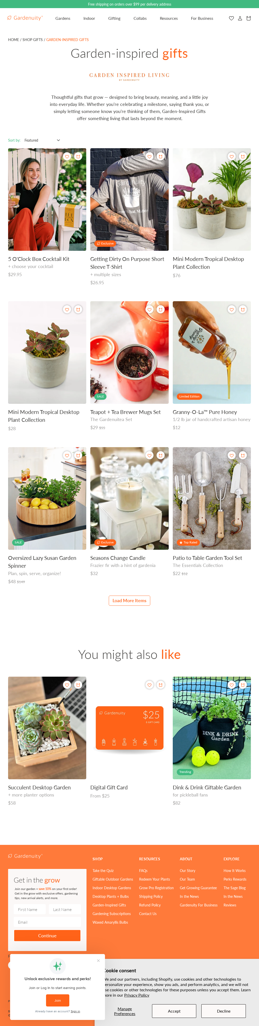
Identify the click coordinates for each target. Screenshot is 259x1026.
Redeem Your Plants (154, 879)
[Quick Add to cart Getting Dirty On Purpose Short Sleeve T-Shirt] (161, 156)
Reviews (230, 904)
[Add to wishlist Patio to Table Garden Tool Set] (232, 455)
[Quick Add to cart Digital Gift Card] (161, 685)
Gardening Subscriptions (112, 913)
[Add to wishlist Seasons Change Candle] (149, 455)
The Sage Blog (235, 887)
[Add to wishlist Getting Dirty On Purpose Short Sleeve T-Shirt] (149, 156)
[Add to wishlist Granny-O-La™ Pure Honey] (232, 309)
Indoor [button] (89, 18)
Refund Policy (150, 904)
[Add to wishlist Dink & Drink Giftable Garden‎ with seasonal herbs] (232, 685)
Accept (174, 1011)
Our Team (187, 879)
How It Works (235, 870)
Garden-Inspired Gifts (109, 904)
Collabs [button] (140, 18)
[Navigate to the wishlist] (231, 18)
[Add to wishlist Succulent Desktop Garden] (67, 685)
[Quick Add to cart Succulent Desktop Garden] (78, 685)
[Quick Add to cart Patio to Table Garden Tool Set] (243, 455)
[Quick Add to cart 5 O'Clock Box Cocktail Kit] (78, 156)
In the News (189, 896)
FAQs (143, 870)
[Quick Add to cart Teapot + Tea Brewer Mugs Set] (161, 309)
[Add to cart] (243, 156)
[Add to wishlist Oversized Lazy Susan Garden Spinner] (67, 455)
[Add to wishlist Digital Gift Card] (149, 685)
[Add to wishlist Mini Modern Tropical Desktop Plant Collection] (232, 156)
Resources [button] (169, 18)
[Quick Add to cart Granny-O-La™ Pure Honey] (243, 309)
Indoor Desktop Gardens (112, 887)
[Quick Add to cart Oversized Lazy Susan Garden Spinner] (78, 455)
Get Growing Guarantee (198, 887)
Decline (223, 1011)
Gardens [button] (62, 18)
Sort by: (14, 140)
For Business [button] (202, 18)
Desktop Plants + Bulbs (111, 896)
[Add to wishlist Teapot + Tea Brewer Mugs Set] (149, 309)
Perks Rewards (235, 879)
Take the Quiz (103, 870)
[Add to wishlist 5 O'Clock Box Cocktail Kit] (67, 156)
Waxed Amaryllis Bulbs (110, 922)
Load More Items (129, 600)
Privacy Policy (136, 995)
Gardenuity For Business (199, 904)
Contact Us (148, 913)
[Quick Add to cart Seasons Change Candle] (161, 455)
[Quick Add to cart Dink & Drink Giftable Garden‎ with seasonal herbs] (243, 685)
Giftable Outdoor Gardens (113, 879)
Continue (47, 935)
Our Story (187, 870)
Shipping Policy (151, 896)
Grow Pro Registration (156, 887)
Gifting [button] (114, 18)
